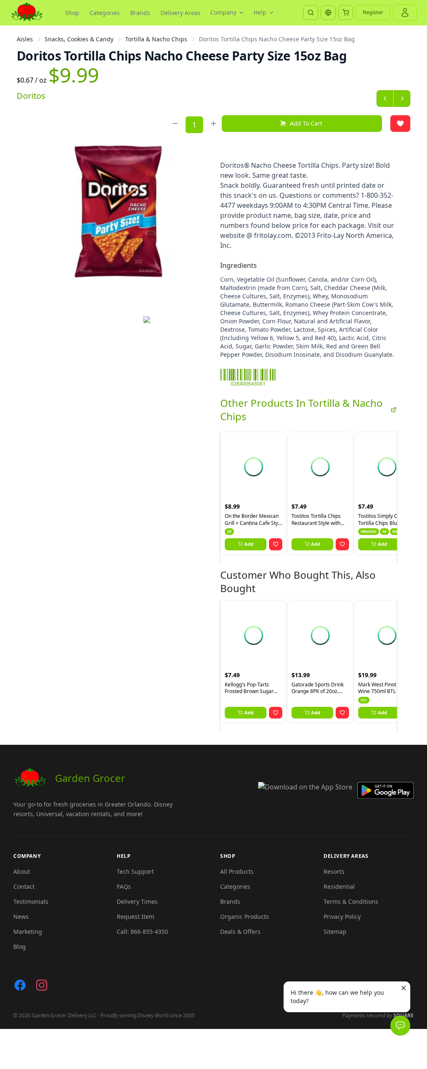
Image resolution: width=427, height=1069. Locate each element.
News (21, 916)
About (21, 871)
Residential (339, 886)
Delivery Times (137, 901)
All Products (237, 871)
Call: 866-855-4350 (142, 931)
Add (249, 544)
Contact (24, 886)
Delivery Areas (181, 13)
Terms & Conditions (351, 901)
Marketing (27, 931)
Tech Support (135, 871)
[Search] (310, 12)
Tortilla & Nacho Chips (156, 39)
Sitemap (335, 931)
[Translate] (328, 12)
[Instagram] (41, 985)
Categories (105, 13)
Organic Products (244, 916)
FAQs (124, 886)
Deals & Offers (240, 931)
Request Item (135, 916)
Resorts (334, 871)
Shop (72, 13)
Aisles (25, 39)
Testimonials (30, 901)
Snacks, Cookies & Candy (79, 39)
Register (373, 12)
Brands (140, 13)
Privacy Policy (342, 916)
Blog (19, 947)
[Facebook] (20, 985)
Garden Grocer (90, 778)
